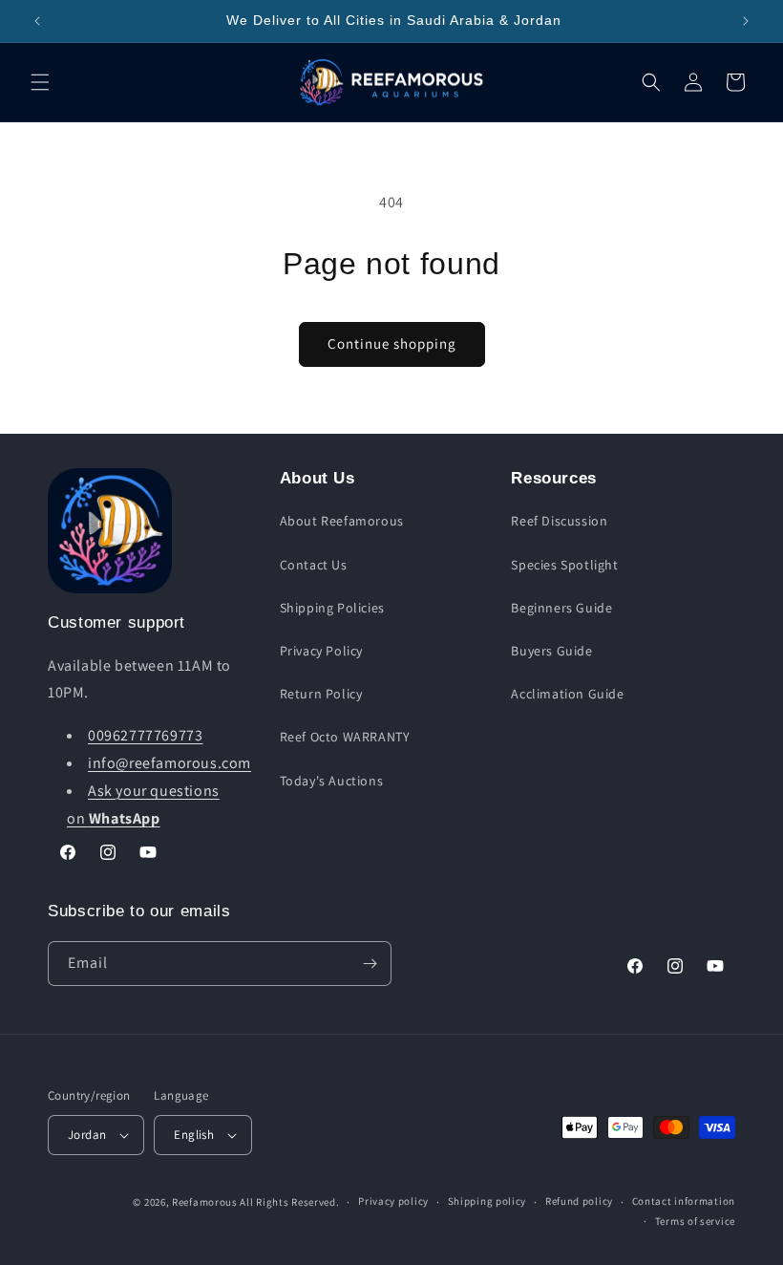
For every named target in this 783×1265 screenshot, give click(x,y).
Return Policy (321, 693)
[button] (40, 82)
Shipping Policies (332, 607)
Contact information (683, 1201)
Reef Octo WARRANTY (345, 736)
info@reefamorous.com (169, 763)
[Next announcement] (746, 21)
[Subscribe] (370, 963)
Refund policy (579, 1201)
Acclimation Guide (567, 693)
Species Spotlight (564, 564)
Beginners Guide (561, 607)
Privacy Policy (321, 650)
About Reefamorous (342, 520)
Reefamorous (205, 1202)
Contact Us (314, 564)
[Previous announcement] (37, 21)
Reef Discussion (559, 520)
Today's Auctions (332, 780)
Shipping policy (487, 1201)
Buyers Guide (551, 650)
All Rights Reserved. (289, 1202)
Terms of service (695, 1221)
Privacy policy (393, 1201)
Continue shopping (392, 343)
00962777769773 (145, 735)
